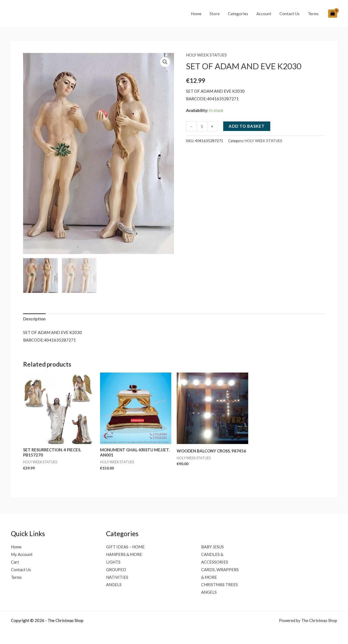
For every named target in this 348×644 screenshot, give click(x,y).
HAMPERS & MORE (124, 554)
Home (196, 13)
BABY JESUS (212, 546)
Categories (238, 13)
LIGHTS (113, 561)
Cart (15, 561)
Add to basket (247, 126)
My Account (22, 554)
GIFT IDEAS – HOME (125, 546)
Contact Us (289, 13)
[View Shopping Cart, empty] (332, 14)
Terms (313, 13)
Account (263, 13)
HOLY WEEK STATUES (206, 54)
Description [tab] (34, 318)
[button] (165, 62)
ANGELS (114, 584)
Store (215, 13)
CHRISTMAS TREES (219, 584)
